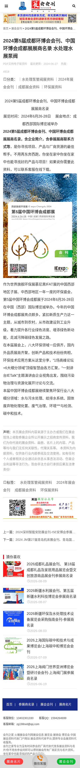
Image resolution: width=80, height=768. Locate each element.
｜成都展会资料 (27, 87)
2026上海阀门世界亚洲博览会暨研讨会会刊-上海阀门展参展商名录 (50, 672)
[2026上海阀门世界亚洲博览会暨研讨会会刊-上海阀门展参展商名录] (13, 678)
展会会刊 (16, 28)
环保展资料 (49, 490)
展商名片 (65, 704)
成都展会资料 (25, 490)
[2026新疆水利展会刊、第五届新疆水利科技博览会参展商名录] (13, 602)
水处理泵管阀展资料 (36, 482)
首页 (5, 28)
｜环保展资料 (51, 87)
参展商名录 (26, 704)
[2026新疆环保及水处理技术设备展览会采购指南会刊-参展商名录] (13, 625)
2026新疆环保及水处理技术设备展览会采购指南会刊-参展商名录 (50, 619)
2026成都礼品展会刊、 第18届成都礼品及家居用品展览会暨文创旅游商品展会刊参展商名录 (51, 570)
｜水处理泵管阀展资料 (36, 79)
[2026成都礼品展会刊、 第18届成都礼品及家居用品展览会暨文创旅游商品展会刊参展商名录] (13, 576)
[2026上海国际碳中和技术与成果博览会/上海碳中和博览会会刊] (13, 652)
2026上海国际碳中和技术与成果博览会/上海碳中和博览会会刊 (50, 646)
